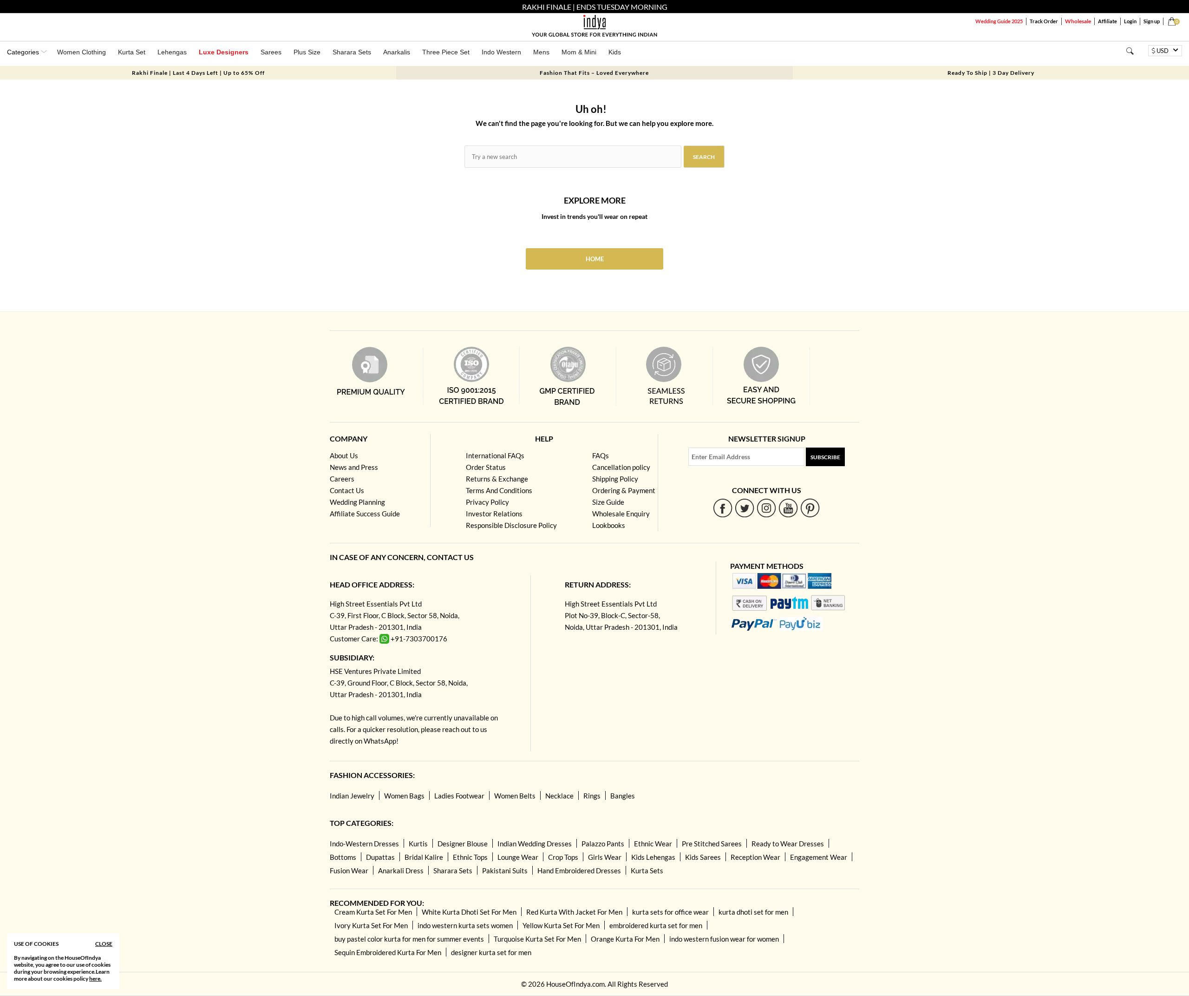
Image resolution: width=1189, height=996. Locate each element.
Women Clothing (81, 52)
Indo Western (501, 52)
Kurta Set (131, 52)
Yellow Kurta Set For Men (561, 925)
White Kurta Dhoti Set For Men (469, 912)
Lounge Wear (517, 857)
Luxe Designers (223, 52)
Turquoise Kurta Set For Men (537, 939)
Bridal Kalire (424, 857)
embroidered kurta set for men (655, 925)
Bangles (622, 796)
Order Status (486, 467)
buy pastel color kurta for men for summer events (409, 939)
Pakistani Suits (505, 870)
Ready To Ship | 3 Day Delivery (990, 72)
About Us (344, 455)
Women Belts (515, 796)
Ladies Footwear (459, 796)
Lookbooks (608, 525)
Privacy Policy (487, 502)
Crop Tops (563, 857)
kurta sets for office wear (670, 912)
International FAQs (495, 455)
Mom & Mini (579, 52)
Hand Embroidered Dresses (579, 870)
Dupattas (380, 857)
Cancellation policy (621, 467)
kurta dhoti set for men (753, 912)
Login (1130, 21)
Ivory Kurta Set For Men (371, 925)
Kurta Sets (647, 870)
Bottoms (343, 857)
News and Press (354, 467)
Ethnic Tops (470, 857)
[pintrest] (810, 507)
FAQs (600, 455)
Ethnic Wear (653, 843)
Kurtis (418, 843)
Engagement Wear (818, 857)
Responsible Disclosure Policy (511, 525)
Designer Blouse (463, 843)
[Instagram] (766, 507)
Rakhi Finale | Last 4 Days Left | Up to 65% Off (198, 72)
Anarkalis (396, 52)
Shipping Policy (615, 479)
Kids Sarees (703, 857)
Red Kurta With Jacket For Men (574, 912)
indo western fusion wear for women (724, 939)
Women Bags (404, 796)
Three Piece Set (446, 52)
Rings (592, 796)
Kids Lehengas (653, 857)
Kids (614, 52)
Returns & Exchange (497, 479)
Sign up (1151, 21)
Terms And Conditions (499, 490)
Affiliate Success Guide (365, 513)
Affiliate (1107, 21)
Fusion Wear (349, 870)
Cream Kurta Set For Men (373, 912)
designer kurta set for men (491, 952)
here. (95, 978)
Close (103, 943)
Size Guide (608, 502)
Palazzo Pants (602, 843)
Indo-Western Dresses (364, 843)
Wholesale (1078, 21)
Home (595, 259)
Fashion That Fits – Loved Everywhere (594, 72)
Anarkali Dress (401, 870)
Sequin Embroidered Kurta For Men (387, 952)
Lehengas (172, 52)
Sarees (271, 52)
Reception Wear (755, 857)
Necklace (559, 796)
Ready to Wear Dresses (787, 843)
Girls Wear (604, 857)
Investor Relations (494, 513)
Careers (342, 479)
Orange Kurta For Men (625, 939)
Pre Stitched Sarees (712, 843)
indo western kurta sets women (465, 925)
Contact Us (347, 490)
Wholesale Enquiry (621, 513)
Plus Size (307, 52)
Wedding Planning (357, 502)
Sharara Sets (352, 52)
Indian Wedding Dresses (534, 843)
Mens (541, 52)
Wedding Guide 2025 (999, 21)
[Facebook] (722, 507)
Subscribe (825, 457)
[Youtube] (788, 507)
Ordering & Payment (623, 490)
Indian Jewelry (352, 796)
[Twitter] (744, 507)
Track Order (1044, 21)
